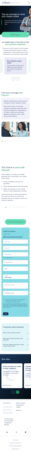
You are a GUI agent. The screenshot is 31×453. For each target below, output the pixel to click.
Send (6, 313)
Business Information (7, 409)
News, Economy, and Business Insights (21, 405)
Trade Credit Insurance (7, 406)
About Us (18, 410)
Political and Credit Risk (7, 412)
